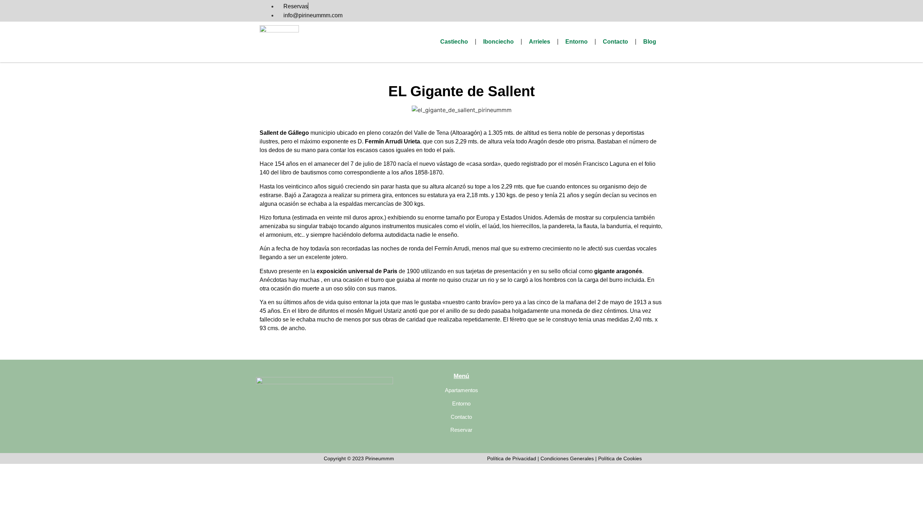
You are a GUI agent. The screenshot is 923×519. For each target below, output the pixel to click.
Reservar (461, 430)
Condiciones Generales (567, 458)
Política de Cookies (620, 458)
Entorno (576, 42)
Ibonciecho (498, 42)
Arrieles (539, 42)
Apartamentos (461, 390)
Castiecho (454, 42)
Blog (649, 42)
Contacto (615, 42)
